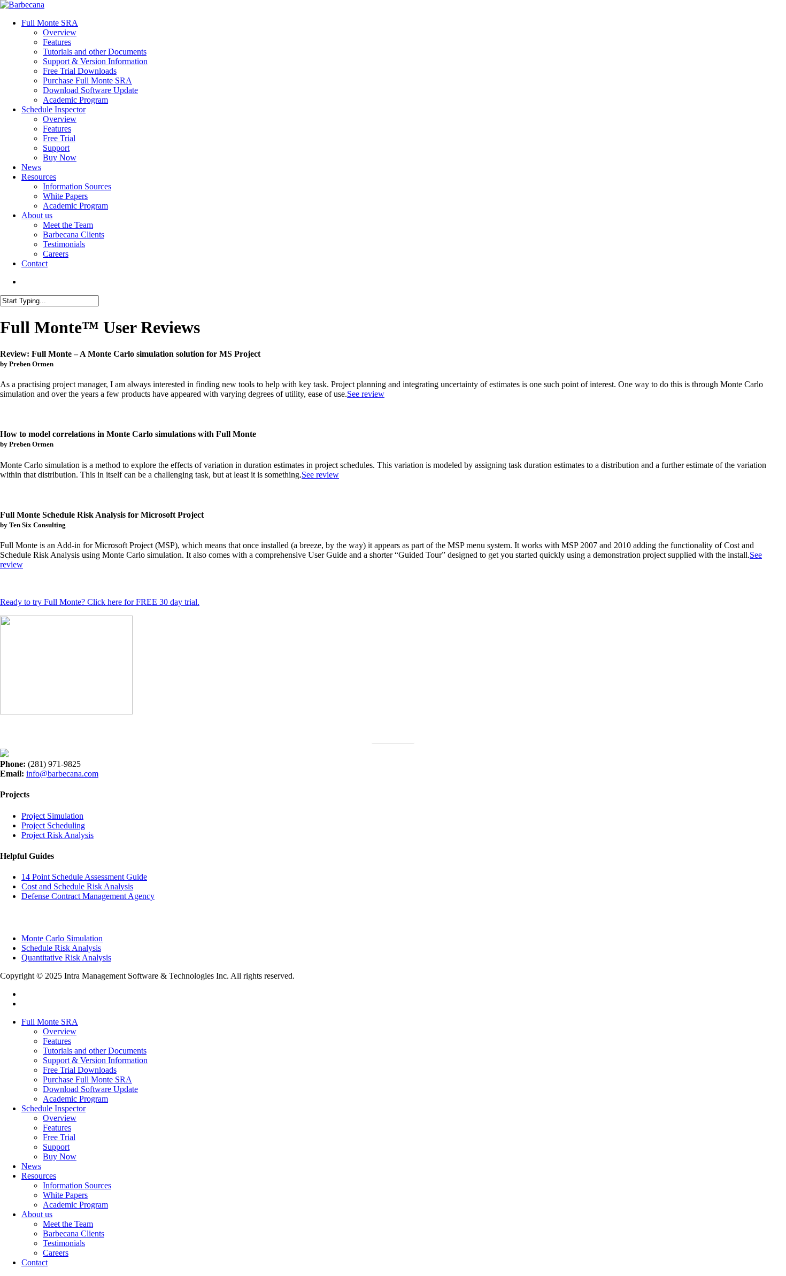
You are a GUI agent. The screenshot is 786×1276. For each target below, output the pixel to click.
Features (57, 1041)
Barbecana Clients (73, 1233)
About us (36, 1214)
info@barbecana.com (62, 773)
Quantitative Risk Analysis (66, 957)
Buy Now (59, 1156)
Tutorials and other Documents (95, 1050)
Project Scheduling (53, 825)
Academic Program (75, 1098)
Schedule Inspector (53, 1108)
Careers (55, 1252)
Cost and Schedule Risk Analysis (77, 886)
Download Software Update (90, 1089)
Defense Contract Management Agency (88, 896)
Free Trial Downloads (80, 1069)
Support (56, 1146)
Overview (59, 1031)
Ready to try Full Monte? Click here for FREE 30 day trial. (99, 601)
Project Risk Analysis (57, 835)
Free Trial (59, 1137)
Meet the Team (68, 1223)
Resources (38, 1175)
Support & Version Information (95, 1060)
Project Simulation (52, 815)
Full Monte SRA (49, 1021)
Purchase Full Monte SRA (87, 1079)
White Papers (65, 1195)
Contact (34, 1262)
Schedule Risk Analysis (61, 947)
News (31, 1166)
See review (365, 393)
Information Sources (77, 1185)
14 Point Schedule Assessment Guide (84, 876)
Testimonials (64, 1243)
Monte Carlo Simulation (62, 938)
